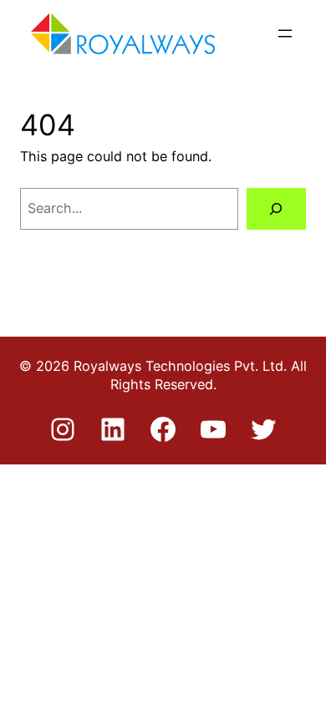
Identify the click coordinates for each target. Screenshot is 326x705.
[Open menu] (285, 33)
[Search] (276, 209)
